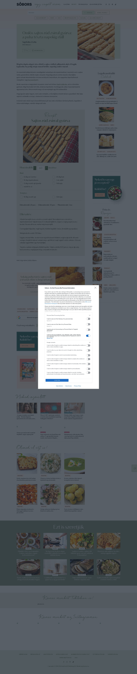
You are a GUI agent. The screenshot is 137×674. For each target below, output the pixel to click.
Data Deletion (59, 386)
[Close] (95, 288)
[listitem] (68, 315)
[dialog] (68, 337)
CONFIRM (57, 380)
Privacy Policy (77, 386)
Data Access (68, 386)
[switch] (88, 319)
